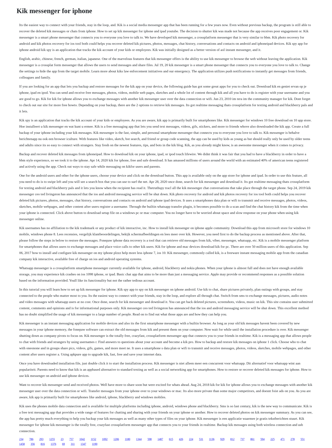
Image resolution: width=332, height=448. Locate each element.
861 (252, 439)
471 (282, 439)
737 (242, 439)
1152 (93, 439)
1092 (105, 439)
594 (262, 439)
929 (222, 439)
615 (171, 439)
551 (303, 439)
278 (292, 439)
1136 (211, 439)
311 (73, 443)
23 (62, 439)
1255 (52, 439)
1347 (83, 443)
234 (21, 439)
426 (181, 439)
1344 (139, 439)
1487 (160, 439)
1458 (22, 443)
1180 (127, 439)
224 (191, 439)
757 (71, 439)
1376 (53, 443)
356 (33, 443)
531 (201, 439)
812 (232, 439)
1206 (116, 439)
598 (149, 439)
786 (31, 439)
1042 (82, 439)
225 (272, 439)
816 (43, 443)
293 (41, 439)
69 (63, 443)
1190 (94, 443)
